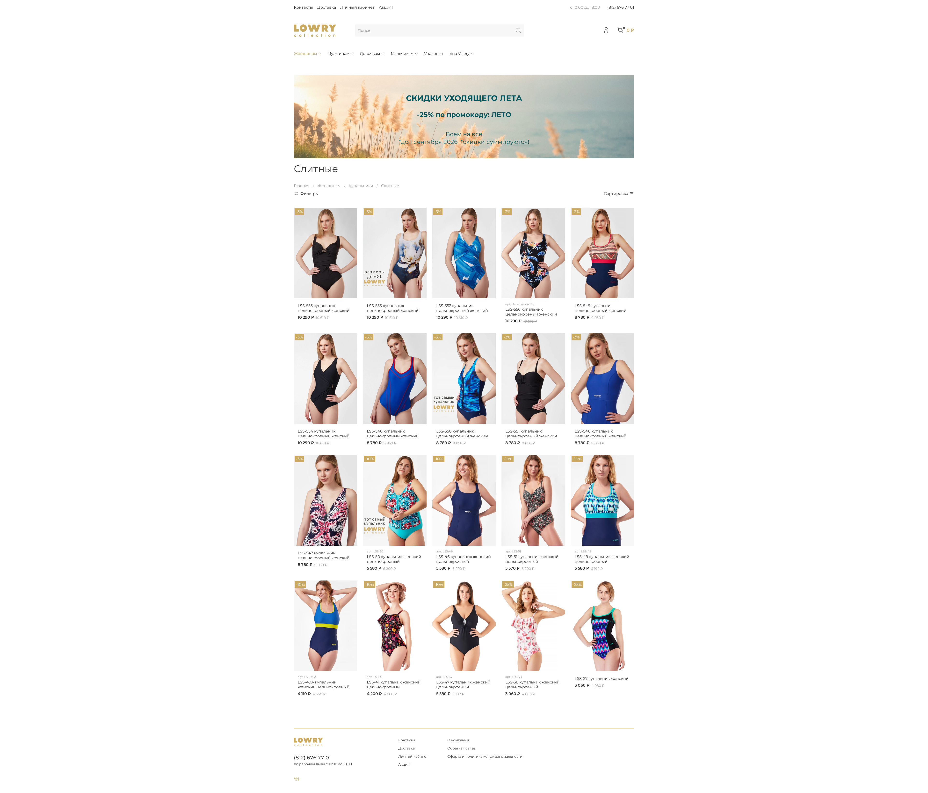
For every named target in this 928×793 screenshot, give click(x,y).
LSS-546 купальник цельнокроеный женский (600, 433)
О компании (458, 740)
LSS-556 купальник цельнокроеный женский (531, 311)
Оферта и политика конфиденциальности (484, 756)
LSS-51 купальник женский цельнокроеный (531, 559)
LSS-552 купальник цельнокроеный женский (462, 308)
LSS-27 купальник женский (602, 678)
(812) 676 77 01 (620, 7)
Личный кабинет (357, 7)
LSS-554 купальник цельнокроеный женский (323, 433)
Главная (302, 186)
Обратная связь (461, 748)
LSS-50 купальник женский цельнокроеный (394, 559)
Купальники (361, 186)
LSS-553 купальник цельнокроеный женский (323, 308)
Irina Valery (459, 53)
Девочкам (370, 53)
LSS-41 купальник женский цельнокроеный (393, 684)
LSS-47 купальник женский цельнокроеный (463, 684)
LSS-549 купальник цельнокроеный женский (600, 308)
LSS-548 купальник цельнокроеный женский (393, 433)
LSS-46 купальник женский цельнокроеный (463, 559)
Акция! (386, 7)
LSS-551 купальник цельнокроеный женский (531, 433)
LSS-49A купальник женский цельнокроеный (323, 684)
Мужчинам (338, 53)
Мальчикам (402, 53)
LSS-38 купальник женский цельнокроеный (532, 684)
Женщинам (305, 53)
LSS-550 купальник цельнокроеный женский (462, 433)
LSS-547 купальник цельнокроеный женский (323, 555)
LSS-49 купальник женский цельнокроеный (602, 559)
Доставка (326, 7)
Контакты (303, 7)
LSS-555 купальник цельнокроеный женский (393, 308)
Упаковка (433, 53)
